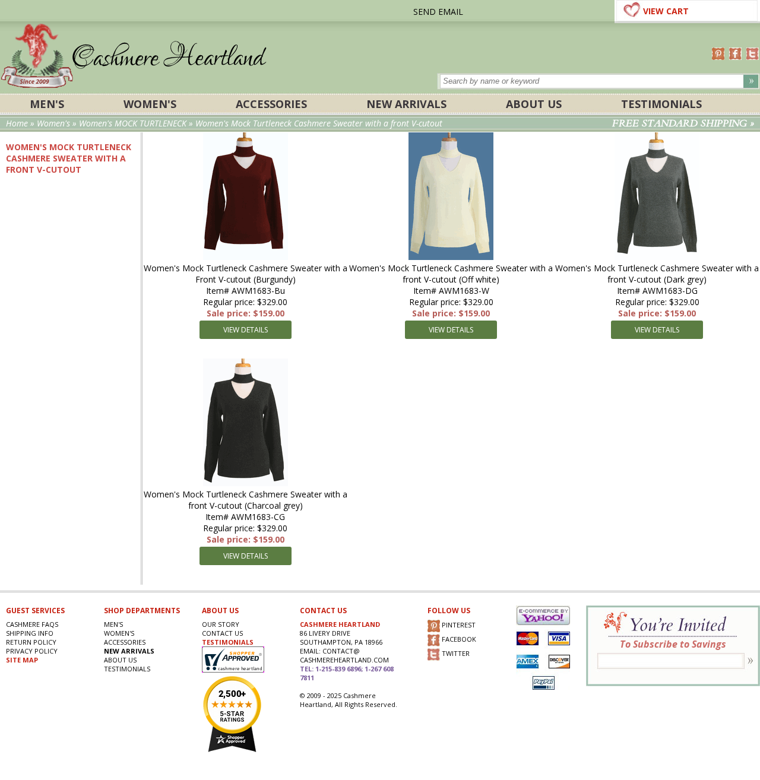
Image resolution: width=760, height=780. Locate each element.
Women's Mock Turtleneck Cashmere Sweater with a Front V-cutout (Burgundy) (245, 273)
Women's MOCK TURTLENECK (132, 123)
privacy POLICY (32, 650)
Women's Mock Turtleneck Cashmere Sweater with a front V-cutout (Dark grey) (657, 273)
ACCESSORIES (271, 104)
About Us (534, 104)
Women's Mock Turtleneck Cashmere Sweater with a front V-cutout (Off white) (451, 273)
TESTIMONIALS (228, 642)
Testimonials (661, 104)
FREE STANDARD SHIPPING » (683, 123)
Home (17, 123)
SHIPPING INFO (29, 633)
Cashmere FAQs (32, 624)
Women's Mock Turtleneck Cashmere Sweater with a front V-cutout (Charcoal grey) (245, 500)
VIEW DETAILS (245, 330)
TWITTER (455, 653)
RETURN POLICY (31, 642)
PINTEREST (458, 624)
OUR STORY (220, 624)
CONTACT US (222, 633)
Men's (47, 104)
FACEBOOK (458, 639)
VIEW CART (666, 11)
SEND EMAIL (438, 11)
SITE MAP (22, 659)
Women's (150, 104)
